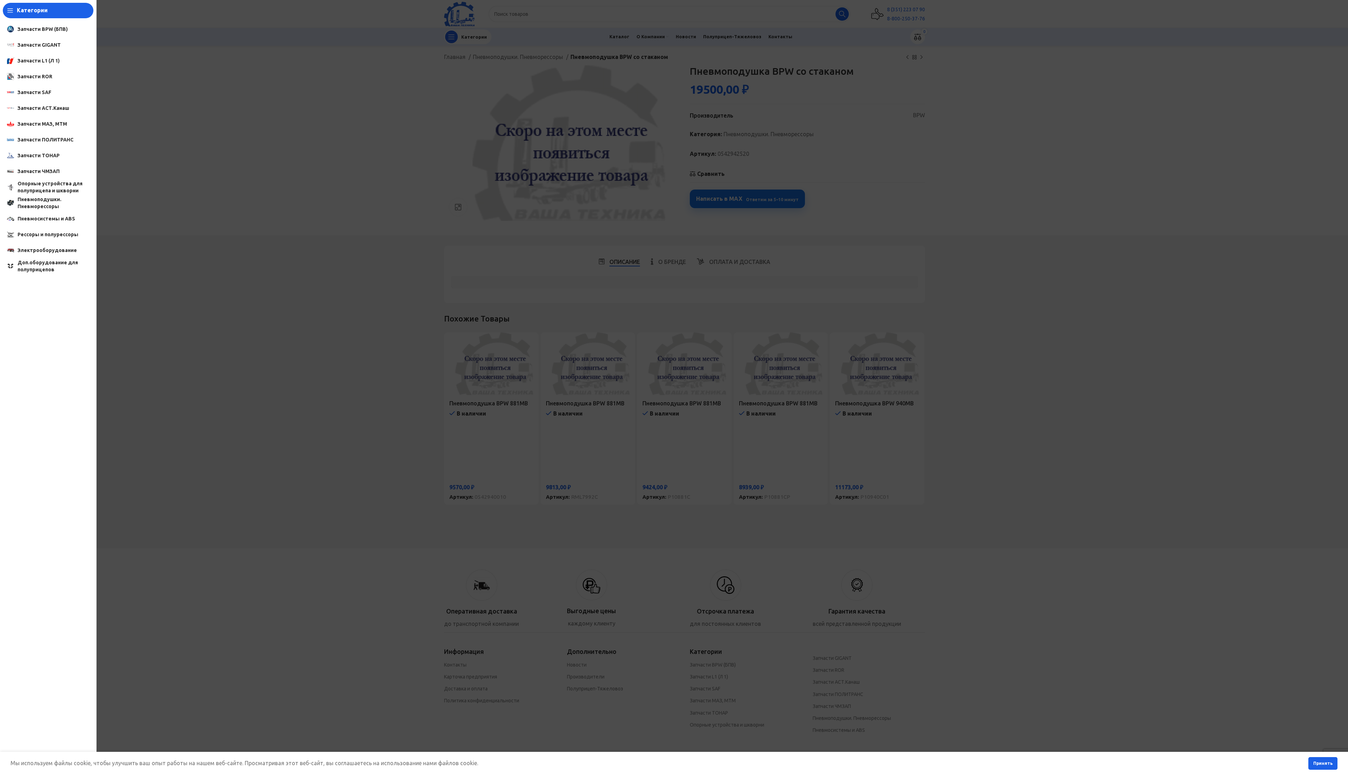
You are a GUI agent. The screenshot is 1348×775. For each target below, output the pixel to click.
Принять (1323, 763)
